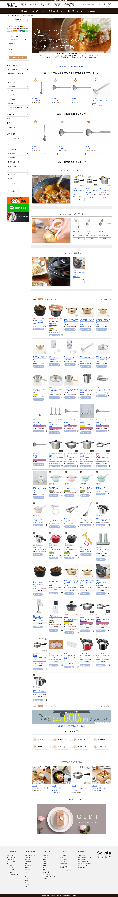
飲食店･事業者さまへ (66, 867)
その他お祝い (11, 183)
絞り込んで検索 (18, 57)
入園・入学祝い (12, 166)
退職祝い (10, 179)
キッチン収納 (11, 95)
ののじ (26, 868)
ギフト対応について (13, 191)
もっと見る (71, 799)
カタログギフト (12, 149)
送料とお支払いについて (84, 857)
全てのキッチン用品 (13, 69)
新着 (8, 119)
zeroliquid (28, 857)
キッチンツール (12, 78)
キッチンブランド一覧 (14, 138)
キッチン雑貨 (10, 870)
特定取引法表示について (85, 864)
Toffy (26, 874)
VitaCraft (28, 878)
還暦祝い (45, 868)
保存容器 (10, 90)
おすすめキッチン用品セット (15, 74)
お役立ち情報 (64, 864)
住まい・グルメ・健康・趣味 (15, 107)
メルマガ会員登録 (83, 861)
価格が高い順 (54, 299)
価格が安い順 (46, 299)
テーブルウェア (12, 99)
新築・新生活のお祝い (14, 162)
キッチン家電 (11, 86)
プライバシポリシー (83, 866)
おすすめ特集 (64, 859)
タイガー (27, 880)
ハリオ (26, 872)
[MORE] (51, 203)
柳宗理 (27, 864)
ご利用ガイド (81, 855)
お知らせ (62, 861)
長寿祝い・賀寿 (12, 174)
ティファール (28, 859)
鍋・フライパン (12, 82)
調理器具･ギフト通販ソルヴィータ (50, 895)
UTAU (26, 876)
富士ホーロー (28, 866)
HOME (8, 15)
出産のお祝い (12, 158)
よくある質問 (81, 868)
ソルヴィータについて (66, 870)
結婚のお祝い (12, 153)
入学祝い (45, 861)
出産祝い (45, 857)
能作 (26, 886)
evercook (28, 861)
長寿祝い (45, 866)
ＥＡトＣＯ (27, 870)
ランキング (10, 114)
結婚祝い (45, 855)
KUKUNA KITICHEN (31, 855)
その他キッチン (12, 103)
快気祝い (10, 170)
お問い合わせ (81, 859)
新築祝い (45, 859)
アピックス (28, 884)
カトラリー (10, 864)
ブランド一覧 (11, 127)
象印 (26, 882)
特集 (8, 123)
